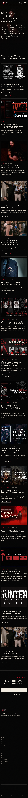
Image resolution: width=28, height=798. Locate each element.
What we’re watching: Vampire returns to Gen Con (14, 573)
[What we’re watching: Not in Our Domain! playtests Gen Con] (14, 347)
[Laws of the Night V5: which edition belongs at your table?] (14, 228)
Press (2, 725)
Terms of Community (22, 795)
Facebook (18, 774)
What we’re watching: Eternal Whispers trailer (12, 531)
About (2, 723)
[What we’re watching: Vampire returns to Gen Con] (14, 557)
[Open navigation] (25, 3)
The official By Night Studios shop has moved (12, 283)
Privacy (7, 793)
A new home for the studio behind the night (12, 167)
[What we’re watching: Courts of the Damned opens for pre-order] (14, 434)
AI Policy (21, 793)
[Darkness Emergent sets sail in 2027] (14, 191)
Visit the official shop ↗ (14, 694)
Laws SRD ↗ (4, 759)
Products (3, 745)
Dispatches (3, 741)
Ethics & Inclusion (5, 795)
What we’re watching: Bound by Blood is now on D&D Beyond (11, 407)
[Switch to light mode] (20, 2)
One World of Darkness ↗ (7, 757)
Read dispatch (6, 95)
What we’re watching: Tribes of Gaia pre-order (12, 491)
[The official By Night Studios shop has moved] (14, 267)
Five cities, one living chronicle (9, 652)
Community (3, 729)
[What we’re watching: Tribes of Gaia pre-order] (14, 475)
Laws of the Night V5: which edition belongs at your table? (11, 242)
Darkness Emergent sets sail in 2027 (10, 207)
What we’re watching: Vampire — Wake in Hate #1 (12, 85)
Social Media (14, 795)
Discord (10, 776)
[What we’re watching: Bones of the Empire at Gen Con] (14, 307)
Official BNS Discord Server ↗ (8, 761)
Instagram (4, 774)
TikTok (11, 774)
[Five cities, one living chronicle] (14, 637)
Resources (3, 743)
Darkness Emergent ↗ (6, 755)
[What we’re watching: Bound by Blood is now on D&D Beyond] (14, 390)
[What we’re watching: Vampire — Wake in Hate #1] (14, 72)
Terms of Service (13, 793)
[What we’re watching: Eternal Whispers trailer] (14, 515)
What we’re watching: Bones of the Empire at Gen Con (14, 323)
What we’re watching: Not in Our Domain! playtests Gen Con (11, 364)
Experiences (4, 739)
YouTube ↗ (3, 763)
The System (4, 737)
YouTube (3, 776)
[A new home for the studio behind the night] (14, 151)
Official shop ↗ (4, 753)
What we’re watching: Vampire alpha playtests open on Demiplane (12, 126)
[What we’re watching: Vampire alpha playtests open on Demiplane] (14, 109)
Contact (3, 727)
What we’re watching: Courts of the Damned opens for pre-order (11, 450)
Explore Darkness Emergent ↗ (14, 689)
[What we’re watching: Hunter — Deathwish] (14, 597)
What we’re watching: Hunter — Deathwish (11, 613)
